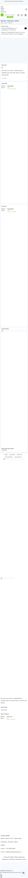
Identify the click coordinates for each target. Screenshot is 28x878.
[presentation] (23, 329)
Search (10, 17)
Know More (4, 78)
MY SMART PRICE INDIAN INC (16, 857)
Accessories (4, 709)
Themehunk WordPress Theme (17, 859)
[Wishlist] (18, 15)
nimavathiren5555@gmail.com (8, 28)
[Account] (21, 15)
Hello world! (4, 26)
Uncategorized (4, 30)
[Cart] (26, 15)
